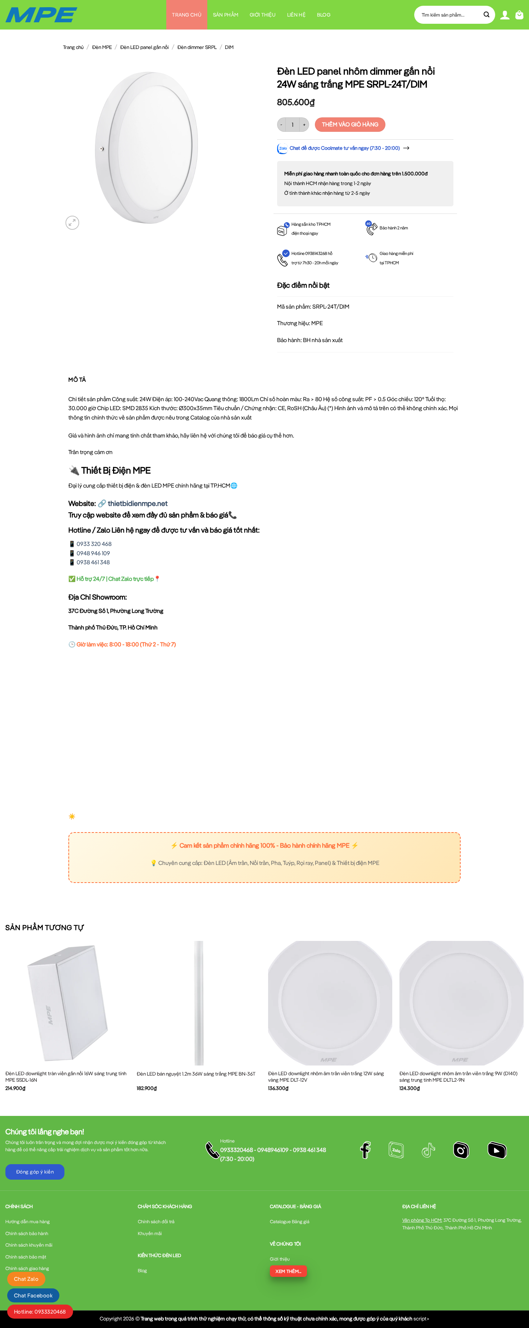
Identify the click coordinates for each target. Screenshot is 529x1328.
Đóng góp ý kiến (35, 1171)
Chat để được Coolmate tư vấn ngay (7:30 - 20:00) (345, 148)
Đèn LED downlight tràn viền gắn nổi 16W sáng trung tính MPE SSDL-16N (65, 1076)
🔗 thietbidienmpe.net (133, 503)
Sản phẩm (225, 15)
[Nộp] (487, 15)
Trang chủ (187, 15)
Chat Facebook (33, 1295)
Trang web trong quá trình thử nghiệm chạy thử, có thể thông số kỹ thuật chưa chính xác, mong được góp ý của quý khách (276, 1318)
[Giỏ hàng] (519, 15)
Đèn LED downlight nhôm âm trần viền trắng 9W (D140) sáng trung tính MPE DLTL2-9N (458, 1076)
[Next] (523, 1022)
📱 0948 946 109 (89, 553)
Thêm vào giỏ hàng (350, 124)
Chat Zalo (26, 1278)
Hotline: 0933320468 (40, 1311)
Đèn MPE (102, 47)
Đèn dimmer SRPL (197, 47)
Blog (323, 15)
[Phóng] (72, 223)
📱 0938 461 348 (89, 562)
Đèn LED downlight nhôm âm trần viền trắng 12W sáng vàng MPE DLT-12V (326, 1076)
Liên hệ (296, 15)
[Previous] (5, 1022)
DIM (229, 47)
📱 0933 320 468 (90, 543)
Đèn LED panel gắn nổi (144, 47)
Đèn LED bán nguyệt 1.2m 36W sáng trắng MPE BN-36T (196, 1074)
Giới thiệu (263, 15)
